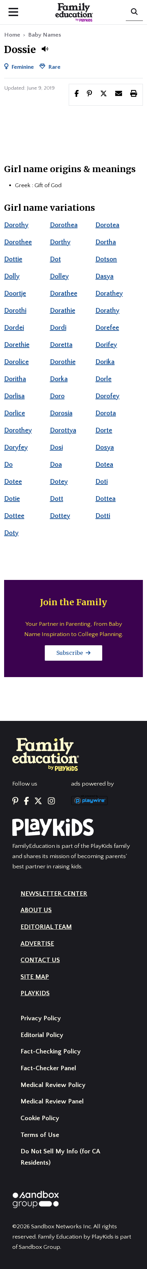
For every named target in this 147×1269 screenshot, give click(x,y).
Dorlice (14, 413)
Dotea (104, 464)
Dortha (105, 242)
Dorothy (16, 225)
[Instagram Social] (51, 801)
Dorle (103, 379)
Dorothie (63, 362)
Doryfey (16, 447)
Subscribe (70, 652)
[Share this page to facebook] (77, 94)
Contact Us (40, 960)
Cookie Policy (40, 1118)
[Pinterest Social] (15, 801)
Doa (56, 464)
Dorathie (62, 310)
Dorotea (107, 225)
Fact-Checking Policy (51, 1051)
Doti (101, 481)
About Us (36, 910)
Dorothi (15, 310)
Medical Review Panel (52, 1101)
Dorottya (63, 430)
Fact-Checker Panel (48, 1068)
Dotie (12, 499)
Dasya (104, 276)
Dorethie (16, 345)
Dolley (59, 276)
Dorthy (60, 242)
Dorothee (18, 242)
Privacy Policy (41, 1018)
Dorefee (107, 328)
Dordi (58, 328)
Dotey (59, 481)
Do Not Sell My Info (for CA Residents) (60, 1157)
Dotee (13, 481)
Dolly (11, 276)
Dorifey (106, 345)
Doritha (15, 379)
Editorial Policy (42, 1035)
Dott (56, 499)
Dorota (105, 413)
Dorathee (63, 293)
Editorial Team (46, 927)
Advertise (37, 943)
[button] (44, 49)
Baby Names (44, 34)
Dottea (105, 499)
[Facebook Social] (26, 801)
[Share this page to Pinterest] (89, 94)
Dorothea (64, 225)
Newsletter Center (54, 893)
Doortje (15, 293)
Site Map (35, 977)
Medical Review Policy (53, 1085)
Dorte (103, 430)
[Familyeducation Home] (45, 753)
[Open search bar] (134, 12)
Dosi (56, 447)
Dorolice (16, 362)
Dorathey (109, 293)
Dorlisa (14, 396)
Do (8, 464)
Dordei (14, 328)
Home (12, 34)
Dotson (106, 259)
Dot (55, 259)
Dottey (60, 516)
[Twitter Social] (38, 801)
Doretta (61, 345)
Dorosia (61, 413)
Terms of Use (40, 1135)
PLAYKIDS (35, 993)
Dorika (105, 362)
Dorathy (107, 310)
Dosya (104, 447)
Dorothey (18, 430)
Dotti (102, 516)
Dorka (59, 379)
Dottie (13, 259)
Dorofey (107, 396)
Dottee (14, 516)
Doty (11, 533)
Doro (57, 396)
